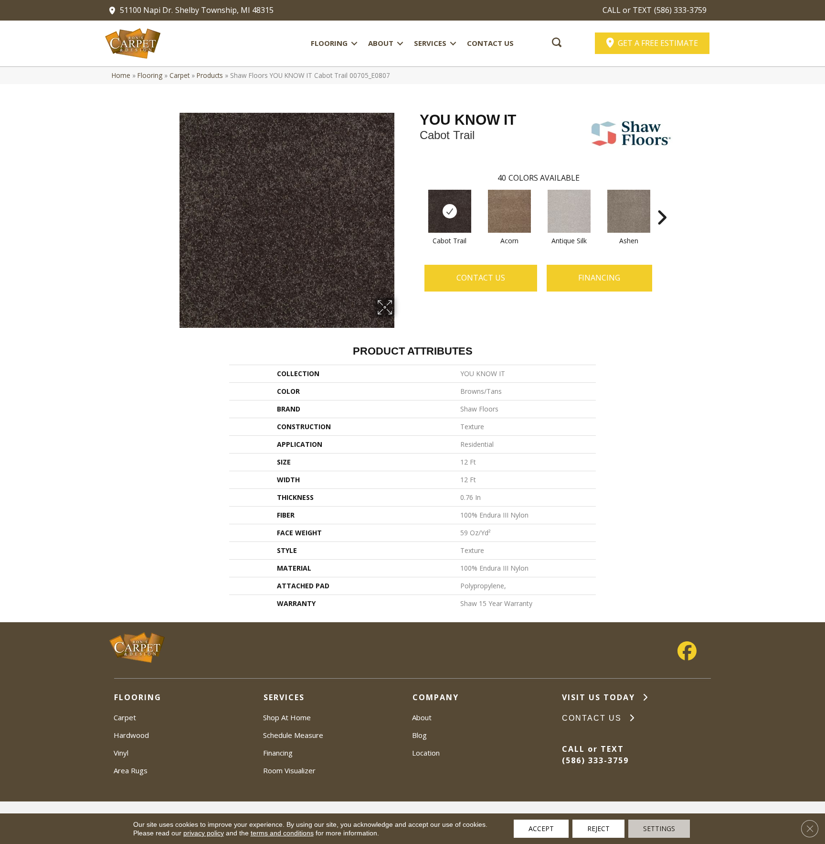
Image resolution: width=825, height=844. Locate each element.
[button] (354, 43)
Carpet (179, 75)
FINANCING (599, 277)
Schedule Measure (293, 735)
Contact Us (490, 43)
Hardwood (131, 735)
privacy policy (203, 833)
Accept (541, 828)
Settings (659, 828)
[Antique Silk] (569, 211)
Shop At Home (287, 717)
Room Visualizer (289, 770)
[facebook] (687, 651)
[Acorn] (509, 211)
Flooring (329, 43)
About (380, 43)
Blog (419, 735)
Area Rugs (131, 770)
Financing (278, 752)
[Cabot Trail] (450, 211)
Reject (598, 828)
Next (662, 203)
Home (121, 75)
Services (430, 43)
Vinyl (121, 752)
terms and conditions (282, 833)
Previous (415, 203)
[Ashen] (629, 211)
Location (426, 752)
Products (210, 75)
